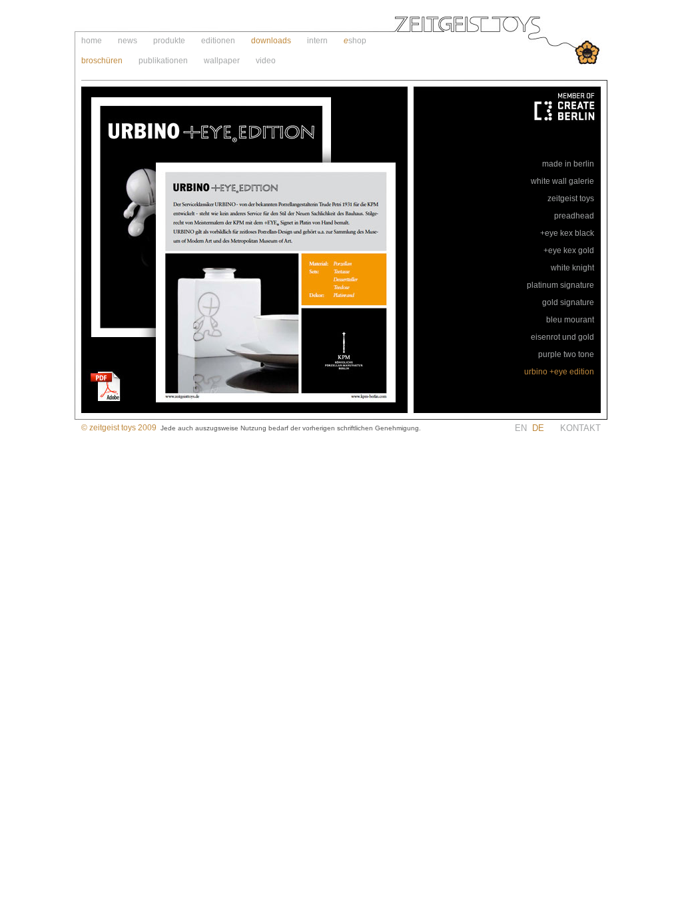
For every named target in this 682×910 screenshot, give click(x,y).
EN (537, 428)
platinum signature (560, 285)
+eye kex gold (568, 250)
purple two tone (566, 354)
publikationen (163, 60)
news (127, 40)
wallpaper (222, 60)
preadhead (574, 216)
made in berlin (568, 164)
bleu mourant (570, 319)
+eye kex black (567, 233)
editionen (218, 40)
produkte (169, 40)
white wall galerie (562, 181)
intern (317, 40)
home (91, 40)
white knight (572, 267)
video (266, 60)
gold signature (568, 302)
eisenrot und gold (562, 337)
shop (357, 40)
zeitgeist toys (570, 198)
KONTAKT (580, 428)
